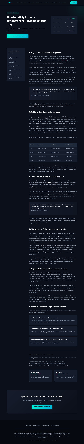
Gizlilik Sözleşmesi (36, 425)
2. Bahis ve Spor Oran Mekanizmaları (13, 61)
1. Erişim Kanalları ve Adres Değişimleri (14, 57)
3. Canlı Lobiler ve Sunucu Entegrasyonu (14, 65)
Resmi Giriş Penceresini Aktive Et (17, 36)
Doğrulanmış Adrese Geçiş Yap (42, 406)
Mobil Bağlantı (54, 2)
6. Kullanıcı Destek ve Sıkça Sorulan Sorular (15, 77)
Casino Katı (46, 2)
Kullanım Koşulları (28, 425)
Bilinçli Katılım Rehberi (55, 425)
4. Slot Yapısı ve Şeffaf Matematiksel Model (16, 69)
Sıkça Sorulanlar (62, 2)
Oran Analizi (39, 2)
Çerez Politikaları (45, 425)
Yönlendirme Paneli (21, 2)
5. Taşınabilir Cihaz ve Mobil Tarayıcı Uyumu (16, 73)
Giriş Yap (74, 2)
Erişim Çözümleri (30, 2)
